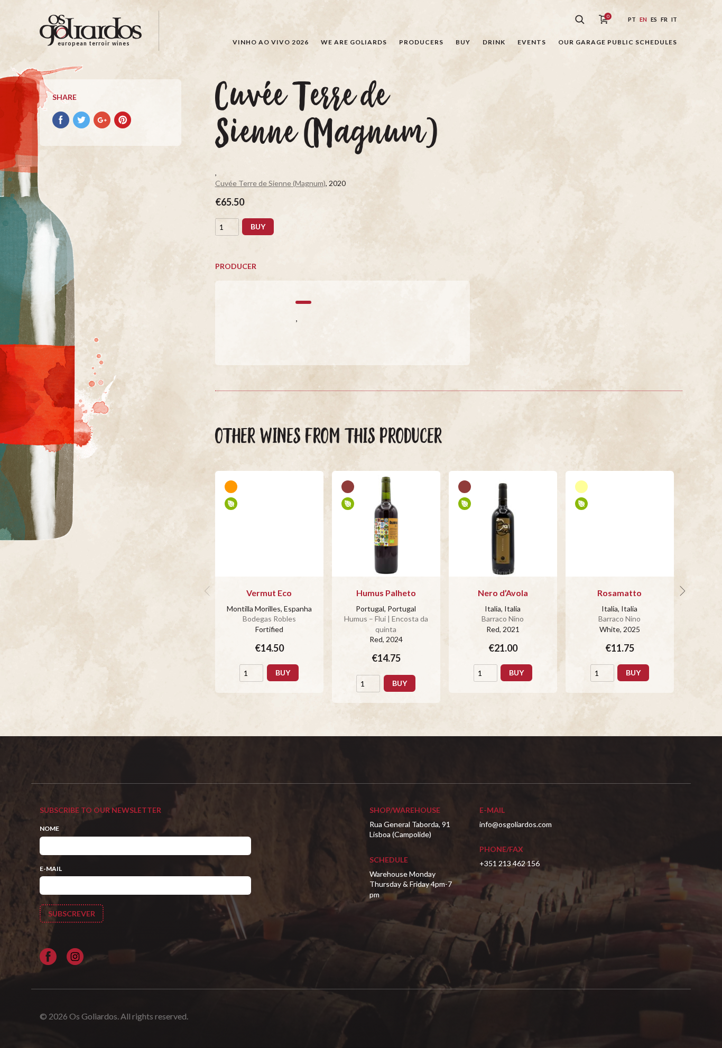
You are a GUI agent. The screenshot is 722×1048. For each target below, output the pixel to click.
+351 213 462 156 (509, 863)
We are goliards (354, 42)
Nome (49, 828)
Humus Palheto (386, 593)
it (674, 19)
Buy (463, 42)
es (654, 19)
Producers (421, 42)
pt (632, 19)
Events (531, 42)
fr (664, 19)
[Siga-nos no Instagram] (75, 956)
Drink (494, 42)
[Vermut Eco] (269, 524)
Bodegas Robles (269, 618)
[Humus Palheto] (386, 524)
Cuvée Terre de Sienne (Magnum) (270, 183)
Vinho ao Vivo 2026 (271, 42)
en (643, 19)
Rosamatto (619, 593)
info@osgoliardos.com (515, 824)
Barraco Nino (503, 618)
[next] (681, 590)
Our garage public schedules (617, 42)
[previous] (208, 590)
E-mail (51, 869)
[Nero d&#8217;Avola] (503, 524)
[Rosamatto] (620, 524)
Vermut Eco (269, 593)
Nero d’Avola (503, 593)
